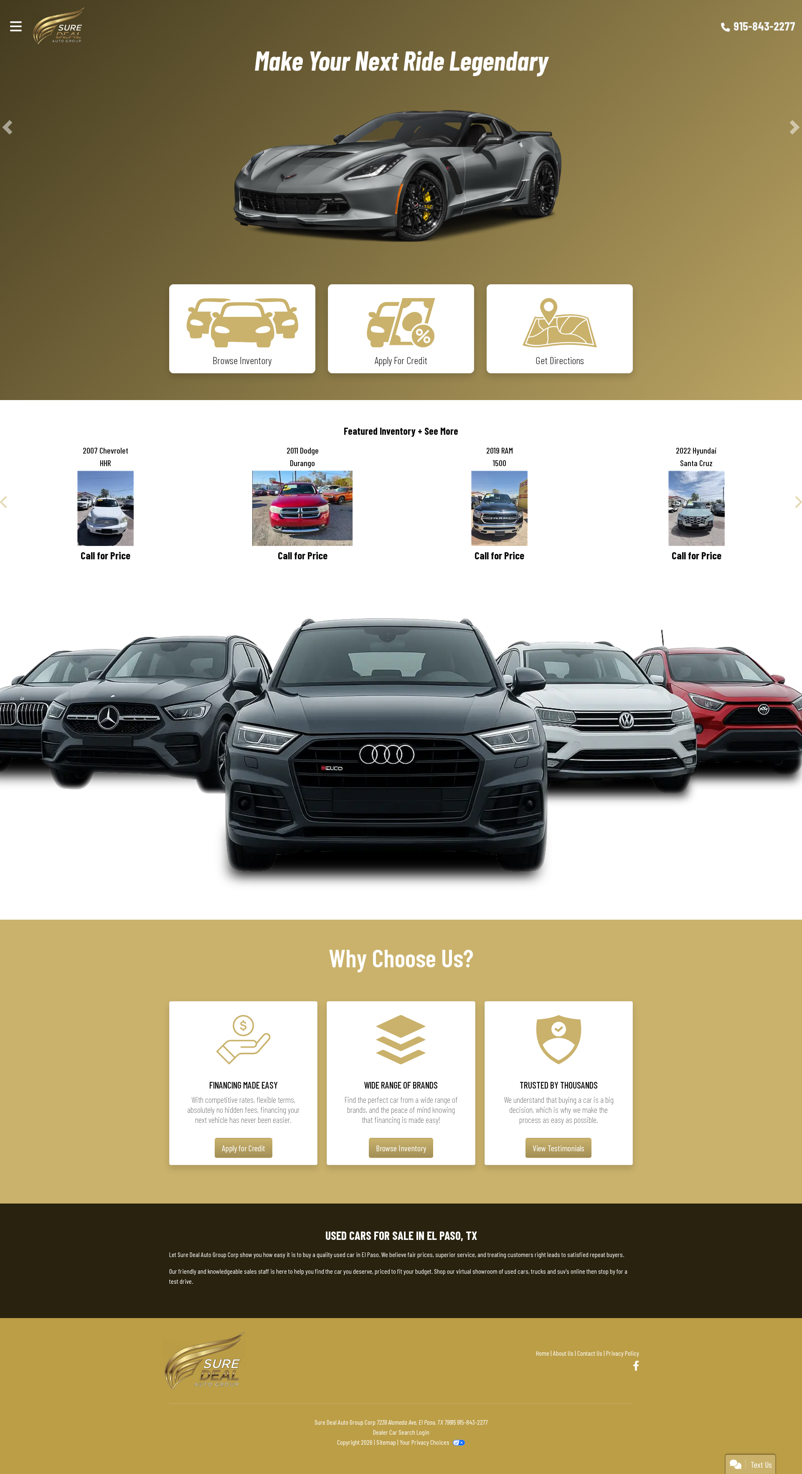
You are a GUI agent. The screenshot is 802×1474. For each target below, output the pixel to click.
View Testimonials (558, 1384)
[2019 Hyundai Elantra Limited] (696, 731)
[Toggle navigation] (16, 26)
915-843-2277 (764, 25)
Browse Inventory (401, 1384)
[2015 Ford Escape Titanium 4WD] (499, 731)
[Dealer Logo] (73, 25)
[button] (7, 232)
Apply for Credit (243, 1384)
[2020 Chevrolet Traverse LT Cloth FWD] (105, 731)
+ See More (438, 641)
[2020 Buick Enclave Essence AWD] (303, 731)
